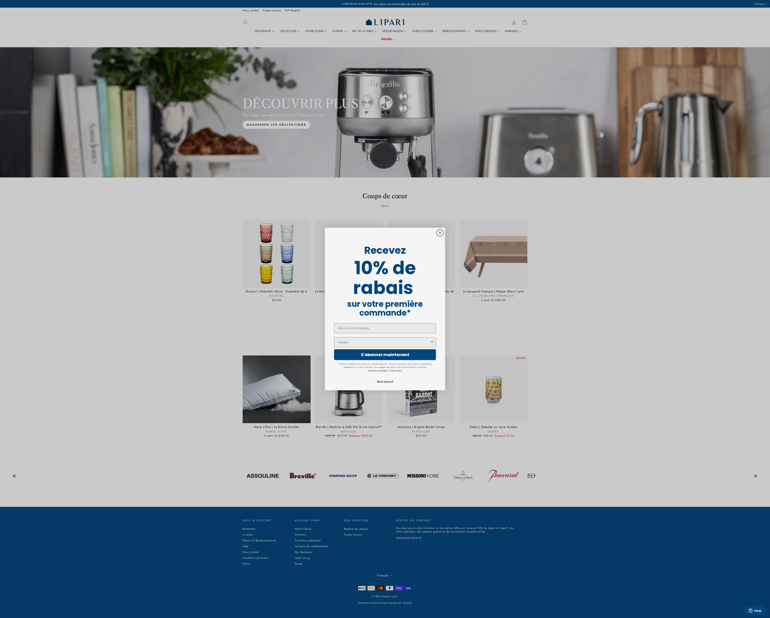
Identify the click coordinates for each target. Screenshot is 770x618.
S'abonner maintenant (385, 354)
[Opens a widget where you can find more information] (755, 611)
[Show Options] (432, 342)
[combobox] (383, 342)
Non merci (385, 381)
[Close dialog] (440, 232)
